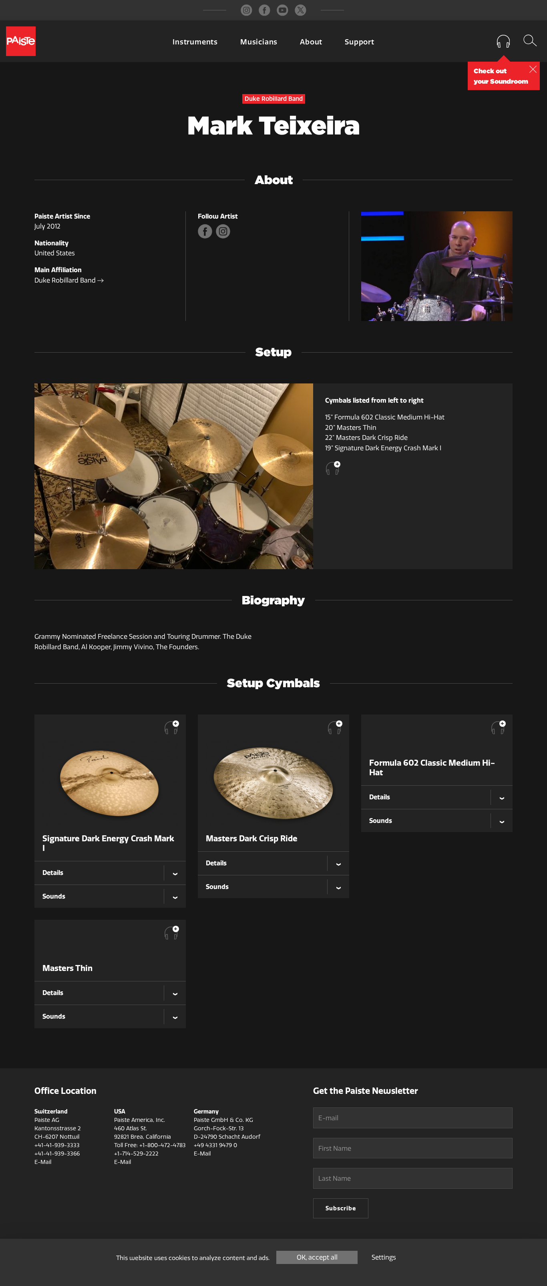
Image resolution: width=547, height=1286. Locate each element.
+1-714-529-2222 (136, 1153)
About (311, 42)
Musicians (259, 42)
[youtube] (283, 10)
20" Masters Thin (350, 427)
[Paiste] (21, 41)
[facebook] (264, 10)
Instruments (195, 42)
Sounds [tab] (53, 896)
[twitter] (301, 10)
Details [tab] (52, 873)
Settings (384, 1257)
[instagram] (246, 10)
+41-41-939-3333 (57, 1145)
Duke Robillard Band (65, 280)
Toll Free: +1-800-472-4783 (150, 1145)
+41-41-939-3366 (57, 1153)
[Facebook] (207, 236)
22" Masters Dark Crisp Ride (366, 437)
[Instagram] (224, 236)
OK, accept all (317, 1257)
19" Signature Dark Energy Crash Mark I (383, 448)
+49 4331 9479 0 (215, 1145)
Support (359, 42)
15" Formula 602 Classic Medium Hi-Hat (384, 417)
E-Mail (42, 1162)
